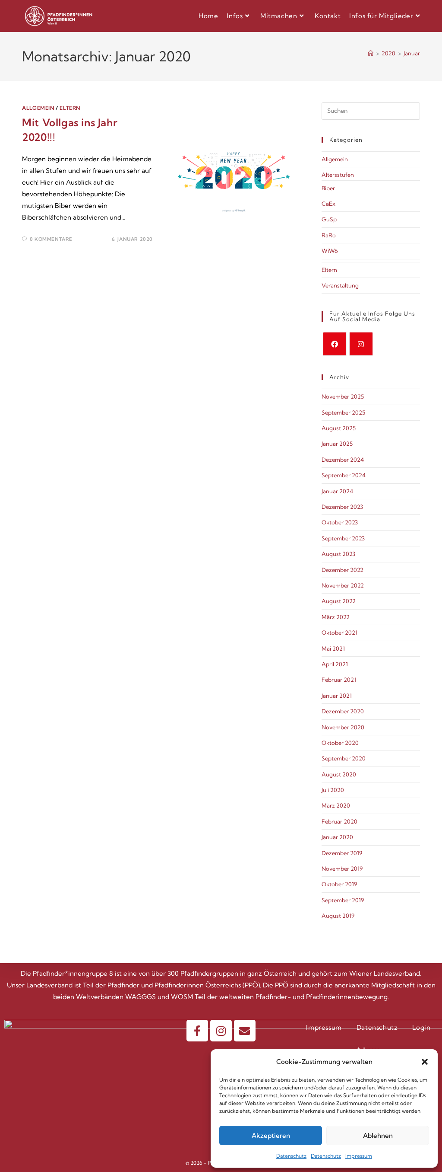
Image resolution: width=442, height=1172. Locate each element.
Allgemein (38, 108)
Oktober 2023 (340, 522)
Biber (328, 188)
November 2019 (342, 868)
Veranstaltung (340, 285)
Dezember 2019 (342, 852)
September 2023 (343, 538)
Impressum (358, 1156)
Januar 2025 (337, 443)
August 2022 (339, 600)
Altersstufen (338, 174)
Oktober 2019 (339, 884)
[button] (424, 1061)
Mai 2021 (333, 648)
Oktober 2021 (339, 632)
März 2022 (336, 616)
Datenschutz (291, 1156)
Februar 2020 (339, 821)
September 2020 (344, 758)
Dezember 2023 (342, 506)
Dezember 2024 (343, 459)
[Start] (370, 53)
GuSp (329, 219)
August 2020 (339, 774)
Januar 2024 (337, 491)
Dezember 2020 (343, 711)
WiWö (330, 250)
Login (421, 1027)
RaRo (329, 235)
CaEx (328, 203)
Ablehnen (378, 1135)
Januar (412, 53)
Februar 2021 (339, 679)
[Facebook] (335, 344)
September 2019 (343, 900)
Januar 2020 (337, 836)
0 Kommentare (51, 239)
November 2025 (343, 396)
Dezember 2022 (342, 569)
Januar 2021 (337, 695)
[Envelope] (245, 1030)
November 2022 (343, 585)
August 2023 (338, 553)
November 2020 (343, 727)
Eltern (70, 108)
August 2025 (339, 428)
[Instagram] (361, 344)
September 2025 (343, 412)
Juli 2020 (333, 789)
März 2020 (336, 805)
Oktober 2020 (340, 742)
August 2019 (338, 915)
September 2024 (344, 475)
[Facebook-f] (197, 1030)
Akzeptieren (271, 1135)
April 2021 (335, 664)
